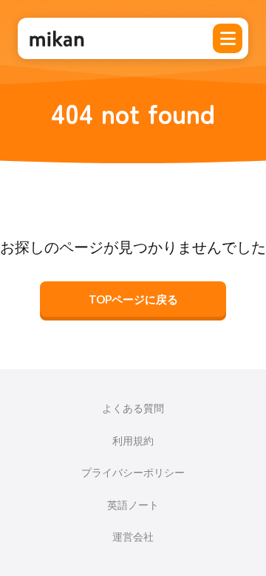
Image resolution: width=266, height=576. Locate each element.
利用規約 (133, 440)
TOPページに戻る (133, 299)
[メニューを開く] (227, 38)
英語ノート (133, 505)
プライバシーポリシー (133, 472)
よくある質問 (133, 408)
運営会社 (133, 536)
